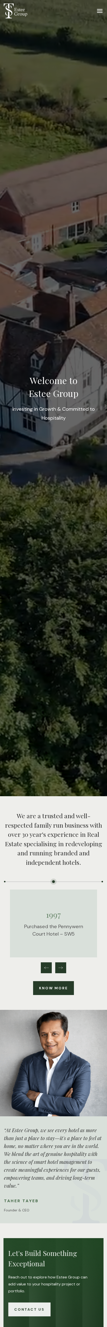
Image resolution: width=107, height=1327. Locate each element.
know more (53, 988)
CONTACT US (31, 1309)
